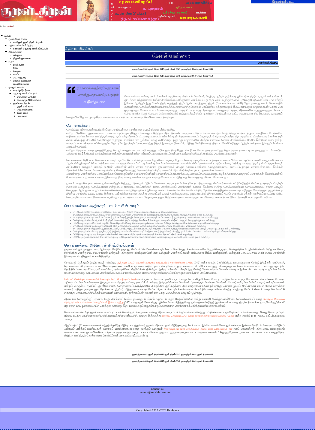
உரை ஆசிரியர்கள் (21, 90)
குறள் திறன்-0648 (172, 76)
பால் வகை (22, 116)
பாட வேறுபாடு (19, 77)
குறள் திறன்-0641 (140, 69)
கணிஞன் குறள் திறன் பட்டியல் (27, 42)
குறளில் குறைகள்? (22, 81)
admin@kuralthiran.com (155, 392)
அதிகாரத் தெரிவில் (26, 97)
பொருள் (17, 71)
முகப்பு (7, 36)
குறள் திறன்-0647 (156, 76)
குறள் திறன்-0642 (156, 69)
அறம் (15, 68)
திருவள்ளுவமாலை (22, 58)
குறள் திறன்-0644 (188, 69)
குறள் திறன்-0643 (172, 69)
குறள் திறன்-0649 (188, 76)
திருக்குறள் (18, 65)
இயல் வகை (22, 113)
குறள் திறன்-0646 (140, 76)
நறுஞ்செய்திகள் (21, 84)
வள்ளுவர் (17, 55)
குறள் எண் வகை (25, 106)
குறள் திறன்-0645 (205, 69)
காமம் (16, 74)
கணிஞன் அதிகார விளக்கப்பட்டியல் (30, 49)
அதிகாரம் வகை (25, 110)
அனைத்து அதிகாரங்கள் (29, 100)
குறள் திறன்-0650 (205, 76)
